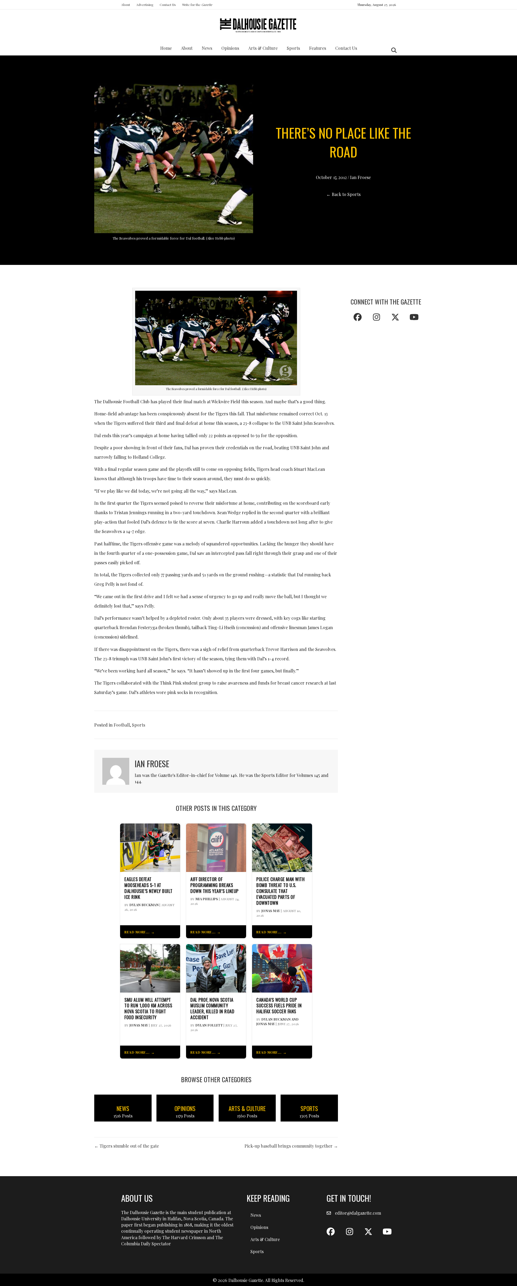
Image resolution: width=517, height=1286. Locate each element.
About (125, 4)
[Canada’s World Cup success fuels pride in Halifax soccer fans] (282, 967)
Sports (293, 48)
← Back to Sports (343, 194)
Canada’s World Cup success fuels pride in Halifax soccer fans (279, 1005)
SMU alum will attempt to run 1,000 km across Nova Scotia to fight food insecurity (148, 1008)
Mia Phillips (206, 899)
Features (317, 48)
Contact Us (168, 4)
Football (122, 725)
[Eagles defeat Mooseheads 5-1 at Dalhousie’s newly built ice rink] (150, 847)
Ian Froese (360, 177)
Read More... (136, 932)
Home (166, 48)
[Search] (392, 50)
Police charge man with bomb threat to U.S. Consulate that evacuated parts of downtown (280, 891)
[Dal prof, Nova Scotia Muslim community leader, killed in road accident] (216, 967)
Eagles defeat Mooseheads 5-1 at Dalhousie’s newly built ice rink (148, 888)
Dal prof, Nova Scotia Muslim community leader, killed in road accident (212, 1008)
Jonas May (270, 911)
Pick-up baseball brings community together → (291, 1146)
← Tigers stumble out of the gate (126, 1146)
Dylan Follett (209, 1025)
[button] (358, 317)
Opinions (230, 48)
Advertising (144, 4)
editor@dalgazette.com (358, 1213)
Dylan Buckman (144, 905)
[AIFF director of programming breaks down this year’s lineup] (216, 847)
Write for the (197, 4)
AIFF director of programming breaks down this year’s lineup (214, 885)
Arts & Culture (263, 48)
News (207, 48)
